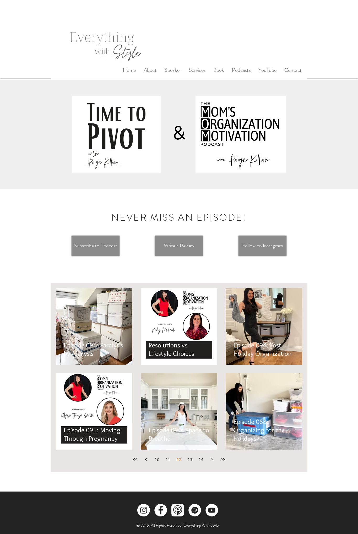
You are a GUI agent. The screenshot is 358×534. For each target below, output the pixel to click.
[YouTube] (211, 510)
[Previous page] (146, 459)
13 (190, 459)
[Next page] (212, 459)
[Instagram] (143, 510)
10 (157, 459)
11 (168, 459)
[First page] (135, 459)
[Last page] (223, 459)
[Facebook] (160, 510)
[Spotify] (194, 510)
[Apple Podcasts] (177, 510)
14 (201, 459)
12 (179, 459)
